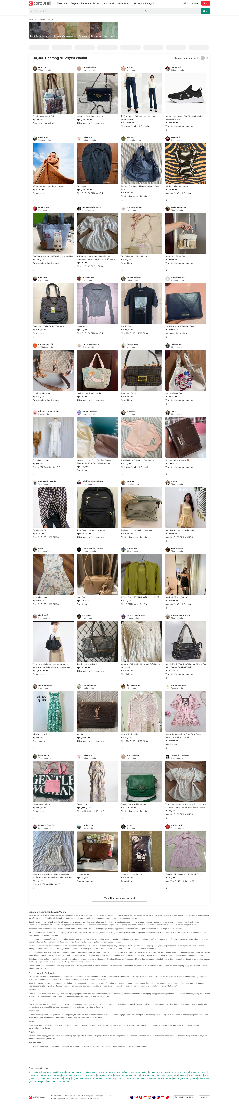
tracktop (78, 1075)
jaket (143, 1078)
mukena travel (155, 1072)
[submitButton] (205, 11)
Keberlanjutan (87, 1096)
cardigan (70, 1072)
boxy (191, 1075)
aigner (75, 1078)
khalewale (151, 1078)
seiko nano (52, 1081)
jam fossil (161, 1075)
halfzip (67, 1078)
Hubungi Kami (69, 1096)
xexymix (42, 1081)
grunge (193, 1078)
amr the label (35, 1072)
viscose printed (165, 1078)
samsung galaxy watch (86, 1072)
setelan (129, 1075)
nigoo (120, 1078)
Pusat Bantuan (57, 1096)
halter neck (67, 1075)
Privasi (83, 1099)
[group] (119, 30)
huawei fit (101, 1075)
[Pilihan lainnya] (34, 130)
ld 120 (137, 1075)
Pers (78, 1096)
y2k (81, 1078)
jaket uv (183, 1075)
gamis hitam (172, 1075)
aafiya (124, 1072)
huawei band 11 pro (37, 1075)
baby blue (168, 1072)
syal (55, 1072)
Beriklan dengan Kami (59, 1099)
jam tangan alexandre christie (49, 1078)
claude (62, 1072)
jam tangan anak (180, 1078)
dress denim (134, 1072)
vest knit (199, 1075)
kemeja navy (110, 1078)
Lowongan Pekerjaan (103, 1096)
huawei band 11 (132, 1078)
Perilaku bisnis (93, 1099)
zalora (145, 1072)
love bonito (98, 1078)
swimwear (46, 1072)
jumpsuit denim (182, 1072)
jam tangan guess (198, 1072)
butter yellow (90, 1075)
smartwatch (64, 1081)
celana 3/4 (119, 1075)
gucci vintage (54, 1075)
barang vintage (113, 1072)
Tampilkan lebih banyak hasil (119, 898)
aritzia (101, 1072)
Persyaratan (74, 1099)
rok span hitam (148, 1075)
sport (110, 1075)
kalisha (88, 1078)
